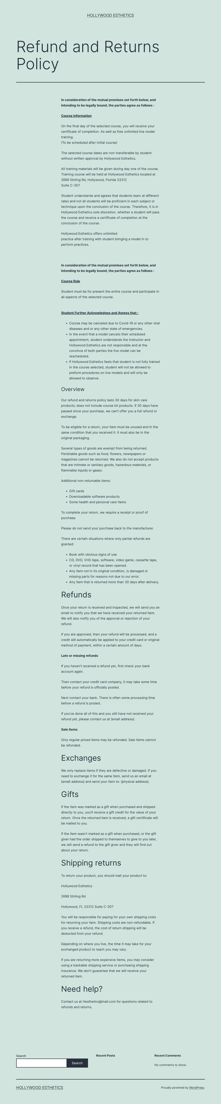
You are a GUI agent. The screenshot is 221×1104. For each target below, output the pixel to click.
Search (21, 1056)
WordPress (196, 1087)
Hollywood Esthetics (110, 15)
